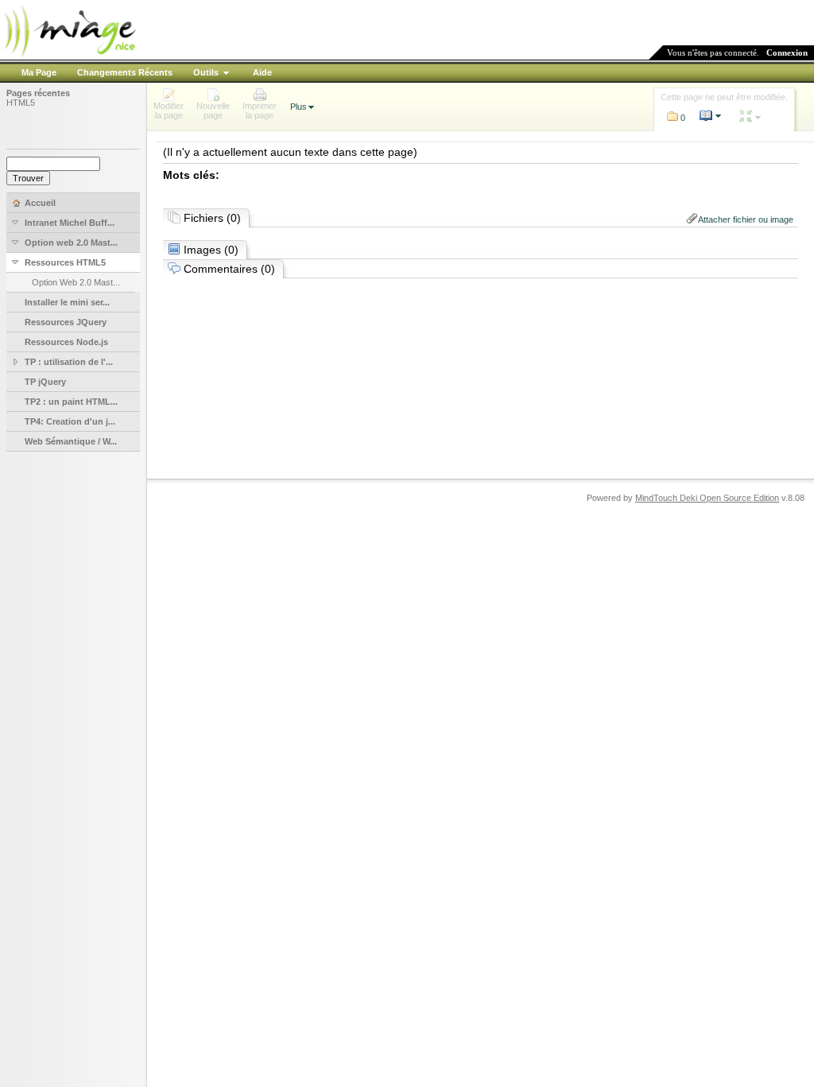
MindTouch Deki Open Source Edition (707, 498)
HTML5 (20, 102)
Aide (262, 72)
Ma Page (38, 72)
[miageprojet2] (69, 55)
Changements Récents (124, 72)
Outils (206, 72)
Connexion (787, 52)
